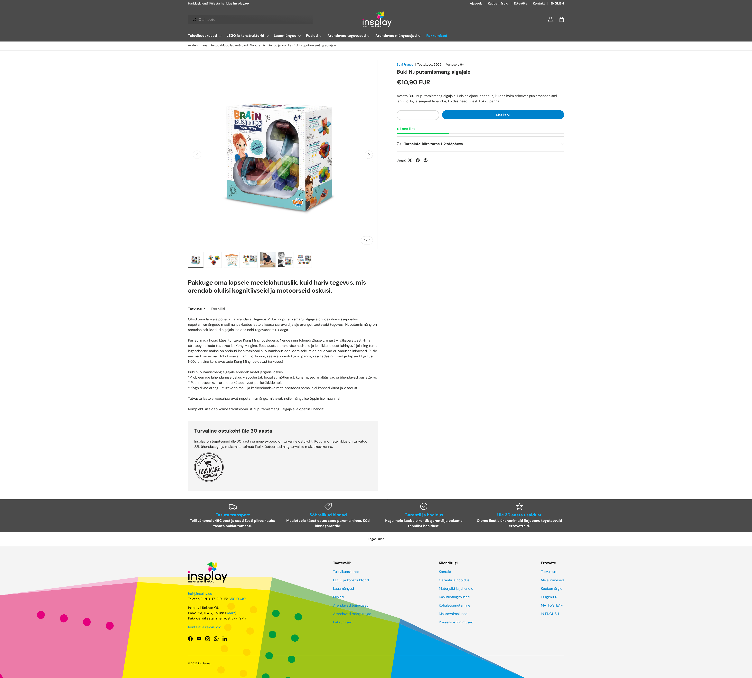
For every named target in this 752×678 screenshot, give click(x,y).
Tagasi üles (376, 539)
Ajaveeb (476, 3)
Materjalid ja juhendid (456, 588)
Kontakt (539, 3)
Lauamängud (285, 35)
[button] (561, 19)
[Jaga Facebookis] (418, 160)
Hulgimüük (549, 597)
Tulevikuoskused (202, 35)
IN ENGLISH (550, 613)
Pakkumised (436, 35)
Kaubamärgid (498, 3)
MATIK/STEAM (552, 605)
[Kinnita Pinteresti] (425, 160)
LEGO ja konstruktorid (245, 35)
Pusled (312, 35)
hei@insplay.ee (200, 593)
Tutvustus (549, 571)
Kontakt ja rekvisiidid (204, 627)
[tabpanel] (283, 364)
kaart (230, 613)
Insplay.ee (204, 663)
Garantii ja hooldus (454, 580)
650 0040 (237, 599)
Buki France (405, 64)
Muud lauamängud (234, 45)
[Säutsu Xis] (410, 160)
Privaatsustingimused (456, 622)
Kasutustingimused (454, 597)
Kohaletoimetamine (454, 605)
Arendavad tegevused (346, 35)
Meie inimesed (552, 580)
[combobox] (250, 19)
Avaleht (193, 45)
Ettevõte (520, 3)
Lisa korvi (503, 115)
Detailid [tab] (218, 309)
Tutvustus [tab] (196, 309)
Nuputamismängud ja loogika (271, 45)
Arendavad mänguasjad (396, 35)
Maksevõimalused (453, 613)
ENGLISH (557, 3)
